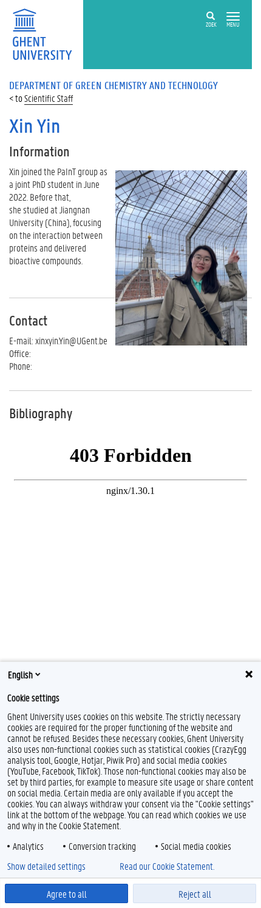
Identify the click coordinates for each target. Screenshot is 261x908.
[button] (233, 16)
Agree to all (67, 893)
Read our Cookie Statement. (167, 866)
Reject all (194, 893)
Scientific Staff (48, 98)
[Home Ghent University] (46, 33)
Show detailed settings (46, 866)
